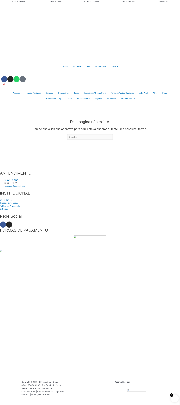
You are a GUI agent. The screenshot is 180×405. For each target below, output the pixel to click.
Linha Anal (143, 93)
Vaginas (98, 98)
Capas (76, 93)
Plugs (164, 93)
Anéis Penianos (34, 93)
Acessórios (18, 93)
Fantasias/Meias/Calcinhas (122, 93)
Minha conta (100, 66)
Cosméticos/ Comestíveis (95, 93)
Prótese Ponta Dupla (54, 98)
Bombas (49, 93)
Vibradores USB (128, 98)
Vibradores (111, 98)
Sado (70, 98)
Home (65, 66)
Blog (88, 66)
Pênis (155, 93)
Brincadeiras (63, 93)
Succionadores (83, 98)
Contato (114, 66)
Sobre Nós (77, 66)
